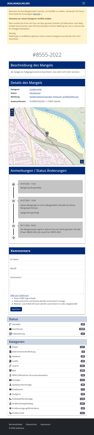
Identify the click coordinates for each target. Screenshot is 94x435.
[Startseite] (19, 3)
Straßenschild (35, 89)
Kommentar (15, 277)
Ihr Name (14, 259)
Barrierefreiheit (15, 424)
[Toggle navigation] (83, 3)
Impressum (45, 424)
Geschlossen (35, 93)
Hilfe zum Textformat (19, 295)
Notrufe (37, 14)
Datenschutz (31, 424)
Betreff (13, 268)
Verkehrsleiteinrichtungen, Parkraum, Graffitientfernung (54, 97)
